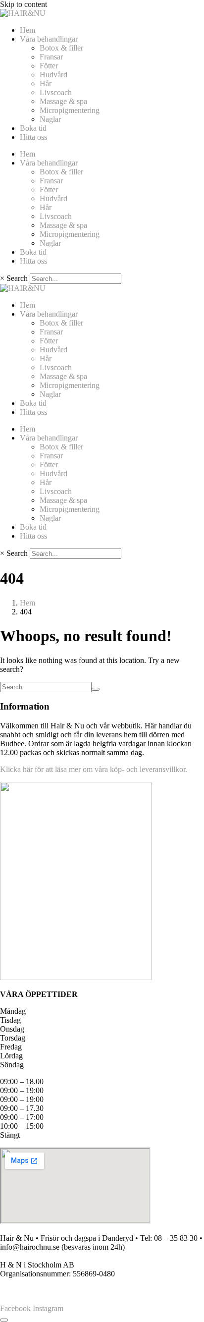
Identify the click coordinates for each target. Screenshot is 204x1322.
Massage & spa (63, 101)
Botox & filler (61, 48)
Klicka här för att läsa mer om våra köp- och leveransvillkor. (93, 769)
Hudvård (53, 74)
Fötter (49, 65)
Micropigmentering (70, 110)
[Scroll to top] (4, 1320)
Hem (27, 30)
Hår (45, 83)
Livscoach (56, 92)
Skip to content (23, 4)
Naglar (50, 119)
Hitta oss (33, 137)
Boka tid (33, 128)
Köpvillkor (17, 1291)
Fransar (51, 57)
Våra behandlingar (49, 39)
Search (17, 278)
